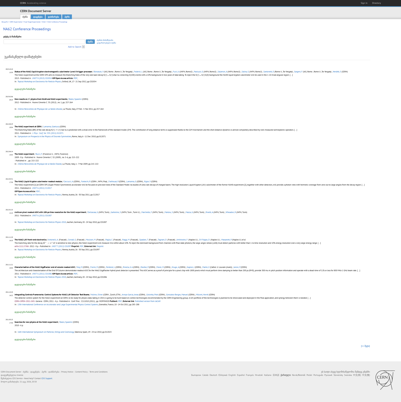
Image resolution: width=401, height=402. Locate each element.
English (232, 375)
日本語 (276, 375)
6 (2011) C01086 (42, 273)
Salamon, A (222, 71)
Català (205, 375)
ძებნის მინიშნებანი (105, 40)
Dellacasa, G (93, 212)
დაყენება (38, 16)
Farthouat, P (113, 181)
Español (241, 375)
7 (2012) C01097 (61, 246)
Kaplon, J (190, 267)
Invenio (20, 375)
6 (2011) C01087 (42, 215)
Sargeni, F (298, 71)
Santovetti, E (268, 71)
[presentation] (29, 99)
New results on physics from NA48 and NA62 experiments (41, 99)
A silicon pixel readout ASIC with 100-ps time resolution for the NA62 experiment (50, 212)
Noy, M (79, 267)
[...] (295, 130)
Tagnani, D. (162, 239)
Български (196, 375)
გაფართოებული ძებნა (106, 43)
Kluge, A (175, 267)
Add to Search (74, 46)
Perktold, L (110, 267)
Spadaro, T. (143, 239)
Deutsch (213, 375)
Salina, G (245, 71)
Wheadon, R (231, 212)
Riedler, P (144, 267)
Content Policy (81, 371)
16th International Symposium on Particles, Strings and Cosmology (46, 332)
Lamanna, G (131, 181)
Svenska (348, 375)
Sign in (364, 3)
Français (250, 375)
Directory (376, 3)
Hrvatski (259, 375)
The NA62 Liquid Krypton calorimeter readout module (38, 181)
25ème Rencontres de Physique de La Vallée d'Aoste (40, 109)
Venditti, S (337, 71)
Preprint (100, 246)
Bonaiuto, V (99, 71)
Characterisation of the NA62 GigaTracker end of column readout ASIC (45, 267)
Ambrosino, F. (182, 239)
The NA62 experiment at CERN (28, 126)
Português (318, 375)
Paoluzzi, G (198, 71)
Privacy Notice (67, 371)
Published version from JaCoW (148, 301)
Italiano (267, 375)
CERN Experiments (16, 22)
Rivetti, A (209, 212)
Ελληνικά (223, 375)
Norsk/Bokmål (298, 375)
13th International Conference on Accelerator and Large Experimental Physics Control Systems (58, 304)
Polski (309, 375)
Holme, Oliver (97, 294)
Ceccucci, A (68, 181)
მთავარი (5, 22)
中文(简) (357, 375)
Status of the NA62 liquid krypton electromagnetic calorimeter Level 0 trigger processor (53, 71)
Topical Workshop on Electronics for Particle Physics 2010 (42, 222)
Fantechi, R (86, 181)
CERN (33, 3)
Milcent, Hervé (202, 294)
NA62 (44, 22)
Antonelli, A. (53, 239)
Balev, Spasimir (75, 99)
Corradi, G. (72, 239)
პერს (67, 16)
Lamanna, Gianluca (51, 126)
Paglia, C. (109, 239)
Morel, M (160, 267)
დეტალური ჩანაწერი (25, 89)
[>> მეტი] (365, 346)
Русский (328, 375)
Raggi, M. (126, 239)
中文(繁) (366, 375)
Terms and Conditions (98, 371)
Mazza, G (189, 212)
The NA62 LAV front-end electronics (30, 239)
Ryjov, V (147, 181)
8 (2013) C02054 (42, 78)
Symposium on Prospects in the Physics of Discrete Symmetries (44, 136)
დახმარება (53, 16)
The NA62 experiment (24, 154)
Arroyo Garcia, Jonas (130, 294)
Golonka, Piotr (152, 294)
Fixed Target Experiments (32, 22)
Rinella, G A (128, 267)
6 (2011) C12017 (42, 188)
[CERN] (385, 380)
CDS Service (17, 378)
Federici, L (138, 71)
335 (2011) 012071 (47, 133)
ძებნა (25, 16)
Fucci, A (176, 71)
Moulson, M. (91, 239)
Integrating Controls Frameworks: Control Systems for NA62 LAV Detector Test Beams (52, 294)
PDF (75, 78)
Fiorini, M (94, 267)
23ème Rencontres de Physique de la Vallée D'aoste (40, 164)
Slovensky (338, 375)
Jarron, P (237, 267)
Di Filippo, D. (204, 239)
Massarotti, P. (226, 239)
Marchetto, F (146, 212)
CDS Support (46, 378)
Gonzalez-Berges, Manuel (177, 294)
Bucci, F (39, 154)
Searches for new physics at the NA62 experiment (36, 322)
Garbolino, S (116, 212)
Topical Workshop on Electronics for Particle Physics (39, 81)
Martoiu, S (169, 212)
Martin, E (206, 267)
